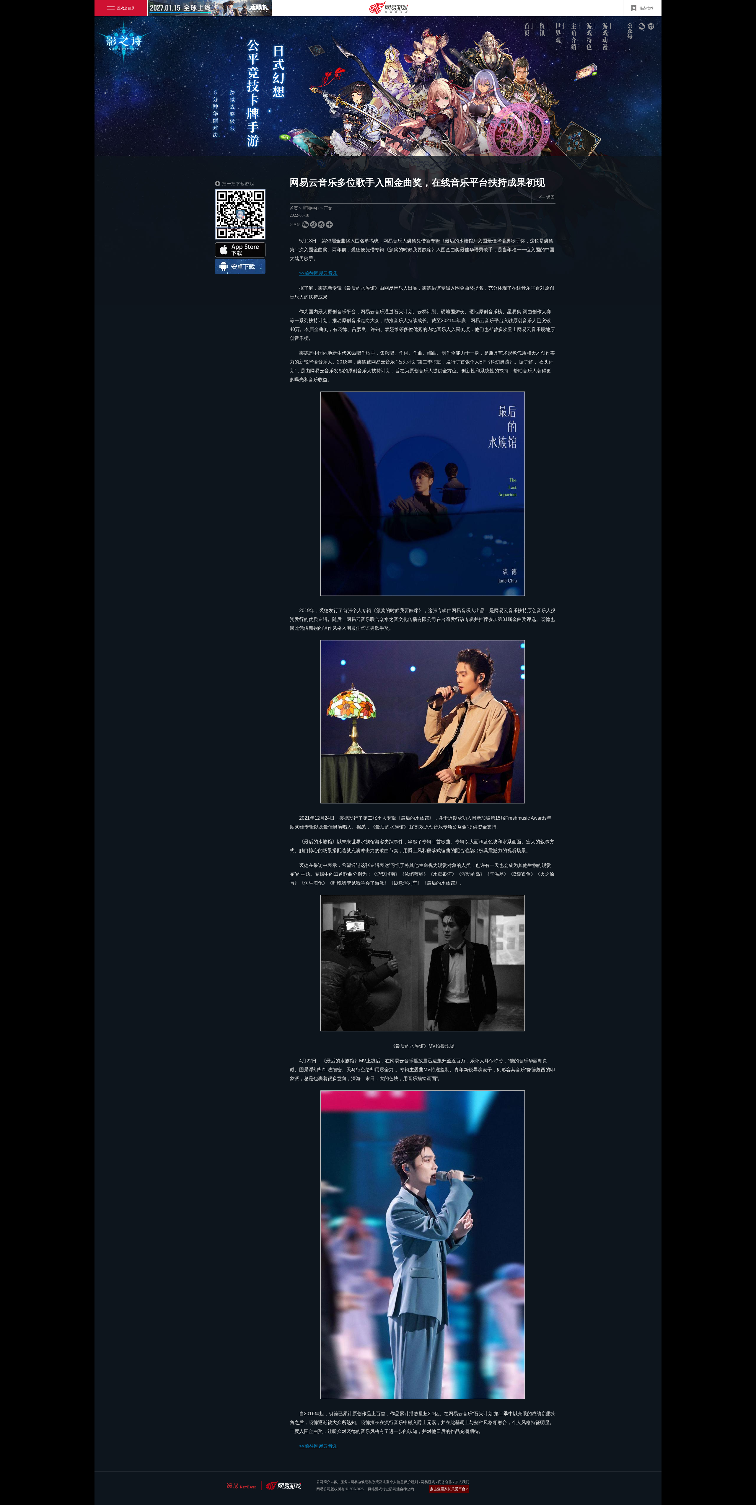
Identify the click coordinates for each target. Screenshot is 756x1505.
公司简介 (323, 1482)
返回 (550, 197)
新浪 (651, 26)
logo (125, 43)
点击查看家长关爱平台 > (449, 1489)
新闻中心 (311, 208)
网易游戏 (428, 1482)
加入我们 (462, 1482)
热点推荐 (646, 7)
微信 (642, 26)
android (240, 266)
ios (240, 249)
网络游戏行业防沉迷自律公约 (391, 1489)
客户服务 (340, 1482)
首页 (294, 208)
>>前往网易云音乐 (318, 273)
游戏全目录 (126, 7)
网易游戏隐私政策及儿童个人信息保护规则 (384, 1482)
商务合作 (445, 1482)
